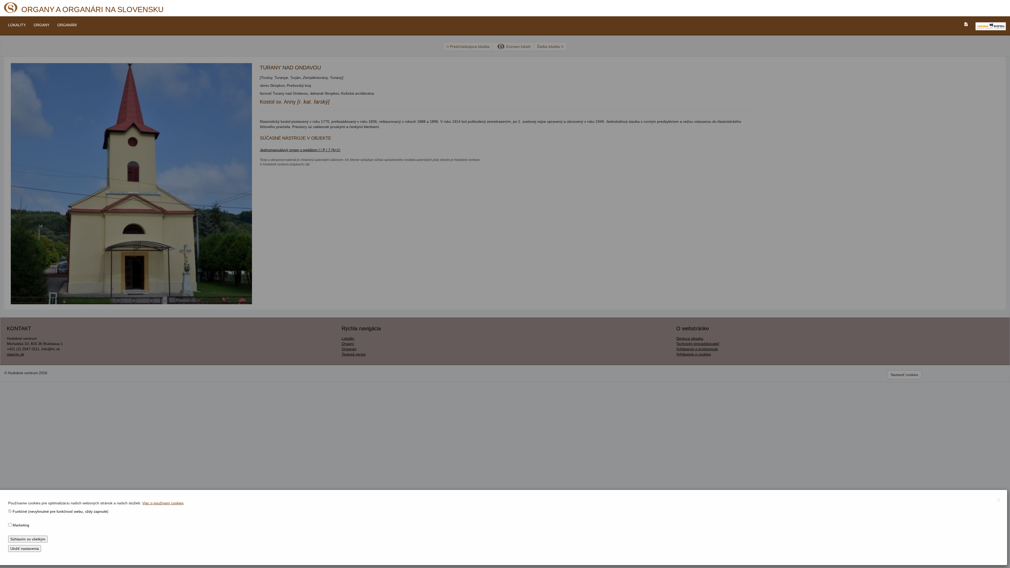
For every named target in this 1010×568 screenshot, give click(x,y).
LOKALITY (17, 25)
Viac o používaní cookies (163, 503)
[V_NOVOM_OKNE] (991, 26)
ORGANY (41, 25)
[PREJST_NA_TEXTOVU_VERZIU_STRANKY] (966, 24)
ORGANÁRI (67, 25)
